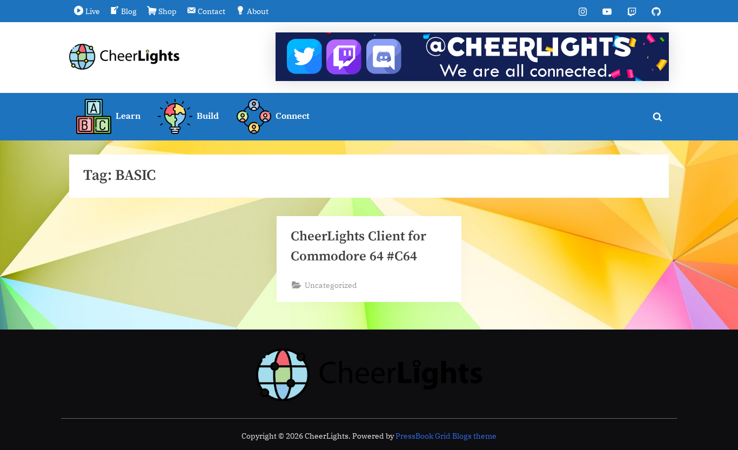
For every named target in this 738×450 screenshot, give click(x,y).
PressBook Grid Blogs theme (446, 436)
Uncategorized (331, 285)
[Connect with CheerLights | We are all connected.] (472, 56)
